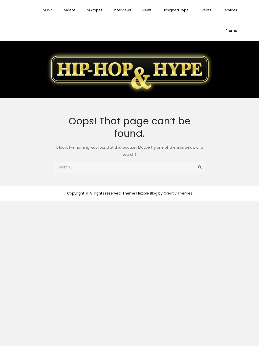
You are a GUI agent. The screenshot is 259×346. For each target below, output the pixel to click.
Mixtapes (94, 10)
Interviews (122, 10)
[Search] (199, 167)
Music (48, 10)
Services (230, 10)
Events (205, 10)
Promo (231, 30)
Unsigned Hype (176, 10)
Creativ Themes (178, 193)
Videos (70, 10)
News (147, 10)
